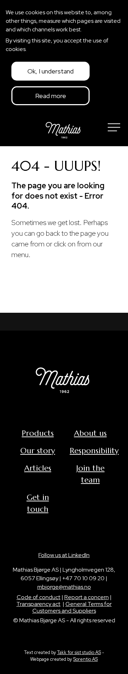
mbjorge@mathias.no (64, 587)
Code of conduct (38, 597)
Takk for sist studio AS (79, 652)
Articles (37, 468)
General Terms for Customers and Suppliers (72, 607)
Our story (37, 450)
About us (90, 433)
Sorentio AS (85, 659)
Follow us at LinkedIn (64, 555)
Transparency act (38, 604)
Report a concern (86, 597)
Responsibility (94, 450)
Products (38, 433)
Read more (50, 96)
